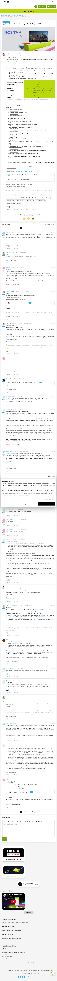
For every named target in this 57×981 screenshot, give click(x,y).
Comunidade (4, 15)
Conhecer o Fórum (6, 940)
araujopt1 (8, 267)
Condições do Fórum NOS (23, 966)
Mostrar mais (28, 912)
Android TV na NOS (39, 197)
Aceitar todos (46, 503)
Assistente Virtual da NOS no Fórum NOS (11, 938)
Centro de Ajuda (11, 15)
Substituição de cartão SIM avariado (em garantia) (12, 952)
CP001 (7, 639)
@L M (9, 254)
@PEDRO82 (9, 615)
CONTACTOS (11, 970)
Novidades (4, 936)
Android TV (18, 171)
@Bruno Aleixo (18, 611)
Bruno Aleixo (9, 451)
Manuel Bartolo (9, 519)
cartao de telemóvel (6, 956)
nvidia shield (16, 197)
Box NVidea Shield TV (40, 200)
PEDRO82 (8, 396)
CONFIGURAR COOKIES (34, 970)
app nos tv (9, 197)
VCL (7, 723)
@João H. (19, 686)
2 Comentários (5, 954)
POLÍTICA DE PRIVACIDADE (21, 970)
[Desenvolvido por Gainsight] (28, 963)
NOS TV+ (23, 197)
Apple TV (32, 171)
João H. (8, 323)
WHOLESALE (36, 973)
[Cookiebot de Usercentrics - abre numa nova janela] (49, 476)
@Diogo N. (9, 336)
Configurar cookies (27, 503)
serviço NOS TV (10, 200)
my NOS (29, 166)
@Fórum (46, 337)
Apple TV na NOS (30, 200)
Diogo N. (8, 252)
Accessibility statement (35, 966)
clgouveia (8, 779)
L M (7, 232)
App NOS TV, (36, 619)
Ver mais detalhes (48, 499)
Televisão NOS (5, 923)
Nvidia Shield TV (29, 197)
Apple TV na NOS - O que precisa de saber (11, 930)
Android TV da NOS (20, 200)
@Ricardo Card (9, 453)
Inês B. (7, 53)
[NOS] (6, 2)
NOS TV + (48, 197)
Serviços (24, 15)
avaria (3, 948)
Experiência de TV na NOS (8, 926)
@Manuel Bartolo (44, 609)
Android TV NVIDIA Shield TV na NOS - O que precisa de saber (15, 922)
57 (32, 228)
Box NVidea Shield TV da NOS (13, 203)
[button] (1, 6)
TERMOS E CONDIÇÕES (26, 973)
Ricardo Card (9, 409)
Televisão (19, 15)
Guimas (8, 378)
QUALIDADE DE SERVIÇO (46, 970)
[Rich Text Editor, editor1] (28, 830)
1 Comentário (5, 950)
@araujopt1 (22, 327)
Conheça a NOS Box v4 (7, 934)
